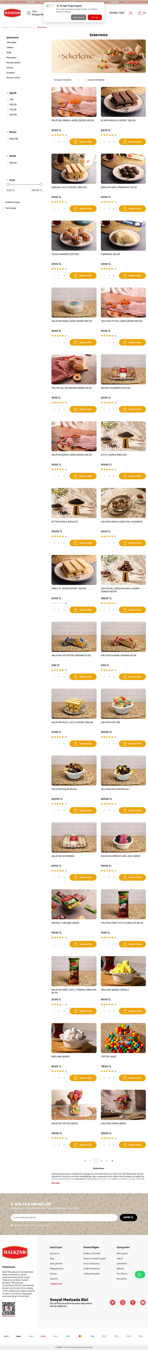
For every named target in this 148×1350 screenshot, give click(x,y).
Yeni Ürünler (10, 208)
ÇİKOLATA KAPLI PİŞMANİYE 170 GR (119, 187)
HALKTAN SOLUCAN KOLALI (115, 789)
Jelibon (10, 47)
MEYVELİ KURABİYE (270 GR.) (116, 388)
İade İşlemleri (56, 1263)
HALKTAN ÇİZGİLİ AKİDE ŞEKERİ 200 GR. (71, 455)
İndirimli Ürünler (12, 202)
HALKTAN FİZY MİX (110, 722)
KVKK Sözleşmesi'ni (22, 1225)
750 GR (13, 109)
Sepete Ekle (85, 141)
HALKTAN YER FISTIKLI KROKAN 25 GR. (71, 655)
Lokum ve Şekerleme (23, 27)
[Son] (112, 1161)
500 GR (13, 104)
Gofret (10, 67)
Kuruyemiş (122, 1279)
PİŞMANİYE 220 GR (110, 254)
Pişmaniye (11, 57)
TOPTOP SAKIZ (108, 1056)
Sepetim (54, 1279)
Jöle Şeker (11, 42)
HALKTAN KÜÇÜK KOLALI (64, 789)
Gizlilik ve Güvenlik (91, 1253)
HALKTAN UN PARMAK (62, 856)
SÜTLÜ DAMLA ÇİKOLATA (114, 455)
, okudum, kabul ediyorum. (33, 1225)
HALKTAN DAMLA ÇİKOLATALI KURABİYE (121, 521)
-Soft (58, 1347)
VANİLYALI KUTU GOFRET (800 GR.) (69, 187)
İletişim (53, 1274)
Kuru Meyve (122, 1274)
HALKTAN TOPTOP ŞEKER (64, 1123)
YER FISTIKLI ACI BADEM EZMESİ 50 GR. (71, 388)
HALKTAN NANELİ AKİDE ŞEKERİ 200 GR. (71, 321)
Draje (9, 52)
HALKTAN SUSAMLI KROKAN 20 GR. (119, 655)
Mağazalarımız (56, 1268)
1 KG (11, 99)
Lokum (120, 1258)
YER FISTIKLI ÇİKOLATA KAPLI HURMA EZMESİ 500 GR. (120, 590)
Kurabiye (11, 73)
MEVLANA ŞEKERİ (60, 1056)
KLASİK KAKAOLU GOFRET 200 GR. (118, 120)
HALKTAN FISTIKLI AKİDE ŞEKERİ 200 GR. (122, 321)
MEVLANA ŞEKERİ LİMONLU (115, 990)
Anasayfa (6, 27)
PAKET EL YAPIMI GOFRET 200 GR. (68, 588)
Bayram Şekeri (13, 78)
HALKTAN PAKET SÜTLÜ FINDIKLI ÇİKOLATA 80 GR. (73, 991)
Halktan (13, 163)
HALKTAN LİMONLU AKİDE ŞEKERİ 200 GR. (72, 120)
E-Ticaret (66, 1347)
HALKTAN (14, 139)
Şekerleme (13, 37)
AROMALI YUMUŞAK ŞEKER (65, 923)
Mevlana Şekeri (14, 62)
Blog (52, 1258)
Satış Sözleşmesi (91, 1263)
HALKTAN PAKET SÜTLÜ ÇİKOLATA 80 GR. (122, 923)
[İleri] (107, 1161)
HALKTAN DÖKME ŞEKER (113, 1123)
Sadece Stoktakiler (96, 80)
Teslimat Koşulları (91, 1274)
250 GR (13, 115)
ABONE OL (128, 1217)
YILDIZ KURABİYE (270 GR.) (65, 254)
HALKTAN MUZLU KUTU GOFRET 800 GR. (72, 722)
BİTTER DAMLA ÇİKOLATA (64, 521)
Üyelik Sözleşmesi (91, 1268)
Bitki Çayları (122, 1253)
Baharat (120, 1268)
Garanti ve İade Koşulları (94, 1258)
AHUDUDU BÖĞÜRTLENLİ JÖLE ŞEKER (120, 856)
